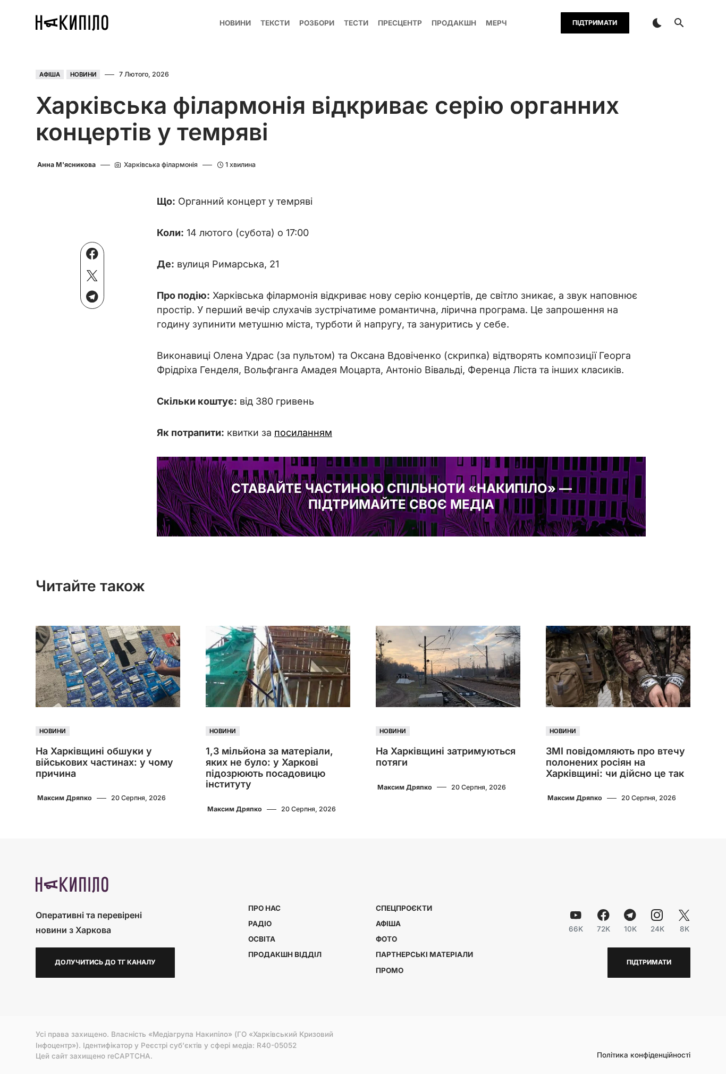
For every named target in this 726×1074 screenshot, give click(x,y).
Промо (389, 970)
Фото (386, 939)
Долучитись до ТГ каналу (105, 962)
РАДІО (260, 923)
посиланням (303, 432)
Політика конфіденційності (643, 1055)
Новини (83, 74)
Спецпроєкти (404, 908)
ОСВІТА (261, 939)
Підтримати (594, 23)
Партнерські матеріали (424, 954)
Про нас (264, 908)
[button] (657, 23)
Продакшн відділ (285, 954)
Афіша (49, 74)
